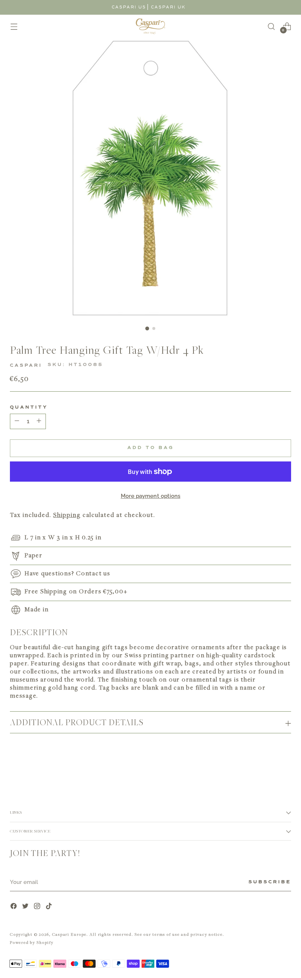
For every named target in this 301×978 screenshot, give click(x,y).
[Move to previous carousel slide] (268, 767)
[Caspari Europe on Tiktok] (49, 907)
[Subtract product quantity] (39, 421)
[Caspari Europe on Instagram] (37, 907)
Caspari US (129, 7)
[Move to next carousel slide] (285, 766)
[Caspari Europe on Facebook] (14, 907)
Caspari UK (168, 7)
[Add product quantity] (16, 421)
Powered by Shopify (32, 942)
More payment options (151, 496)
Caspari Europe (69, 934)
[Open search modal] (271, 26)
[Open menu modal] (13, 26)
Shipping (67, 515)
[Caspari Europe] (150, 26)
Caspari (26, 365)
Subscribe (270, 882)
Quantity (29, 407)
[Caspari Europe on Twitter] (26, 907)
